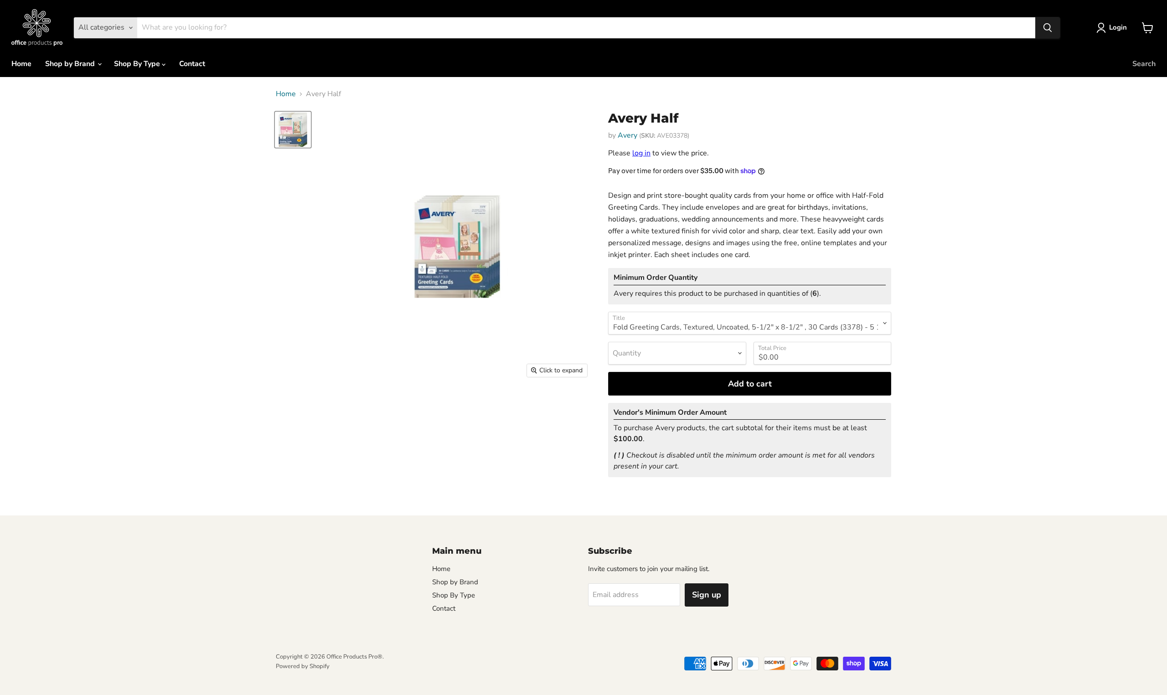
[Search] (1047, 27)
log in (641, 153)
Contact (192, 64)
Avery (627, 135)
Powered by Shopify (303, 666)
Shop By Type (138, 64)
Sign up (706, 594)
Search (1144, 64)
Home (21, 64)
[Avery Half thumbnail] (293, 130)
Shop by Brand (71, 64)
